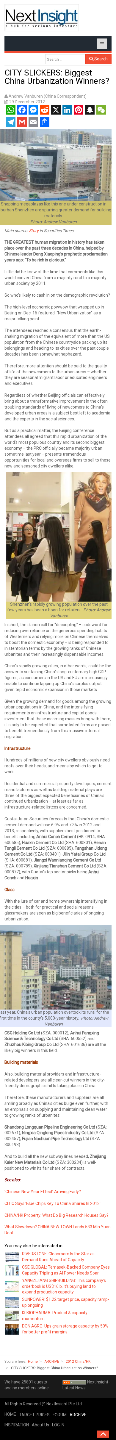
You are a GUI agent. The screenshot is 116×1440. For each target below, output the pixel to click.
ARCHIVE (51, 1361)
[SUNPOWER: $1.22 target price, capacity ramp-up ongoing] (12, 1302)
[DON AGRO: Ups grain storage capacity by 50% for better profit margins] (12, 1328)
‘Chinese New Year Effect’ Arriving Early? (42, 1191)
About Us (40, 1425)
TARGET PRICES (34, 1414)
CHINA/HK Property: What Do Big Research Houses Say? (56, 1215)
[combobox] (65, 59)
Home (33, 1361)
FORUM (60, 1414)
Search (100, 59)
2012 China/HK (78, 1361)
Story (34, 230)
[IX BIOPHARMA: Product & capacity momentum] (12, 1315)
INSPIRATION (16, 1425)
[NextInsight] (41, 17)
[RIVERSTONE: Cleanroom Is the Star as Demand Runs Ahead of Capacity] (12, 1256)
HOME (10, 1414)
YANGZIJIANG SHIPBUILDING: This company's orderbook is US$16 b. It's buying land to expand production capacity (64, 1286)
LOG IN (58, 1425)
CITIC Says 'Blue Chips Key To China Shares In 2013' (52, 1203)
